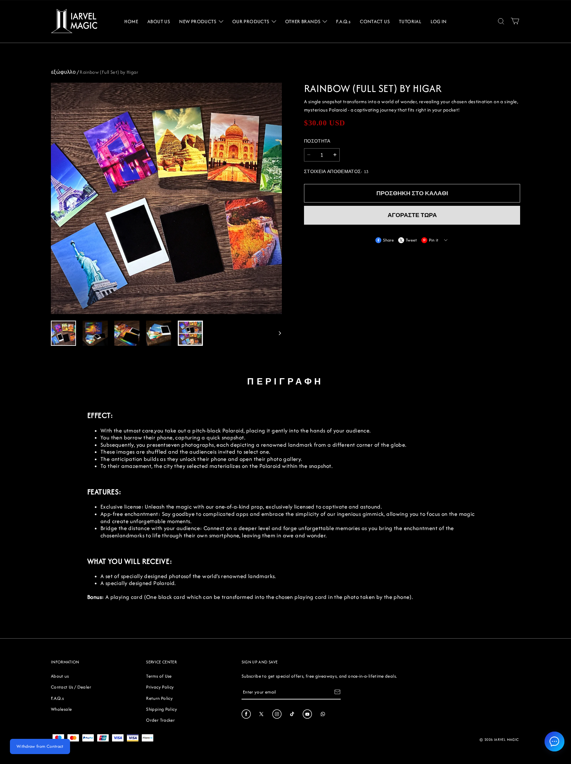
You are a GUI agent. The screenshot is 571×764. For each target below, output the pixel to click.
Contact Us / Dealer (71, 687)
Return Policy (159, 698)
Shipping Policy (161, 709)
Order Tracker (160, 720)
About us (60, 676)
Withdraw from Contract (40, 746)
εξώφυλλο (63, 71)
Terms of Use (158, 676)
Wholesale (61, 709)
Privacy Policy (160, 687)
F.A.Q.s (57, 698)
